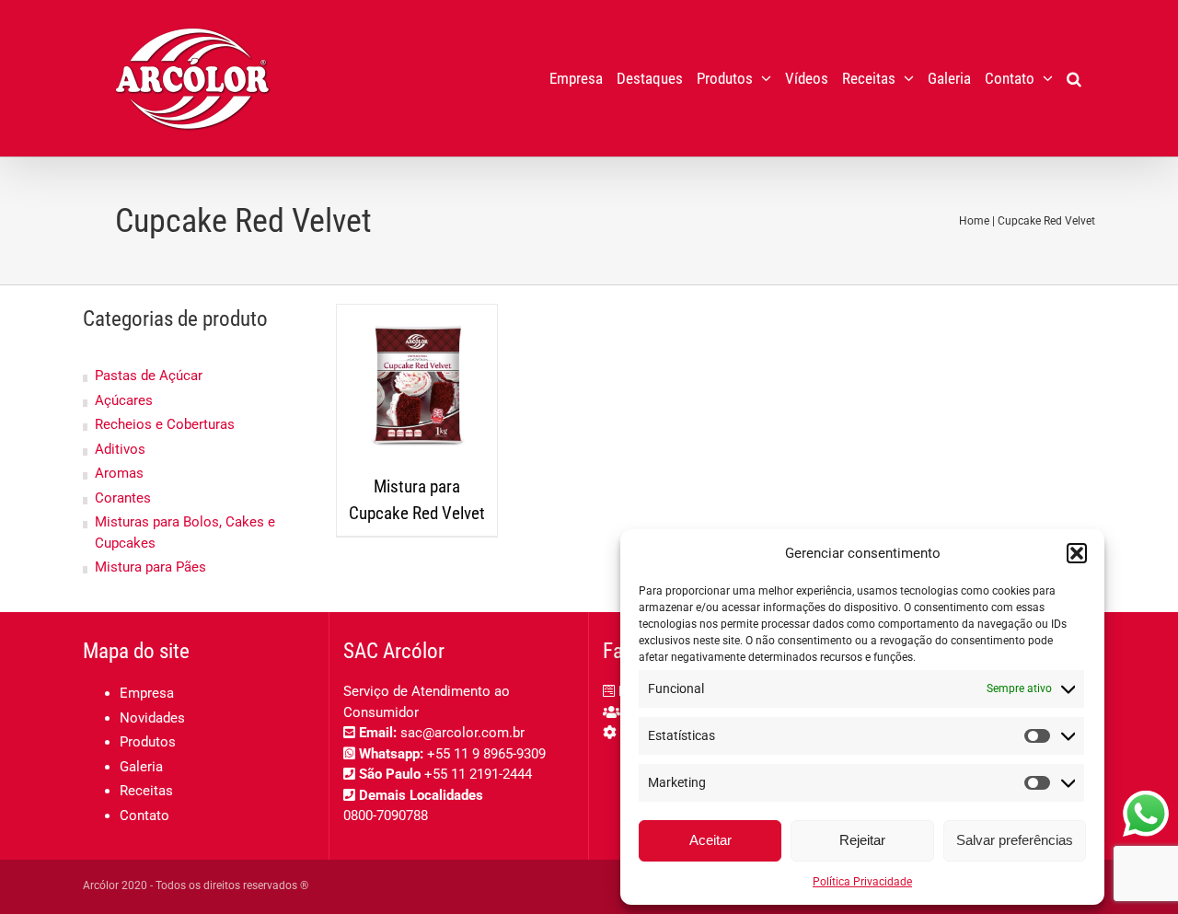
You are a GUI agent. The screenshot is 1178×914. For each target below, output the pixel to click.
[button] (1077, 553)
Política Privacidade (862, 881)
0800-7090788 (385, 815)
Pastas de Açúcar (148, 375)
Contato (144, 815)
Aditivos (120, 449)
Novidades (152, 718)
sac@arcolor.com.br (462, 732)
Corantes (123, 498)
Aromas (119, 473)
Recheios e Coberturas (165, 424)
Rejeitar (862, 840)
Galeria (141, 766)
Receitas (146, 790)
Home (974, 220)
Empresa (147, 693)
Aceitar (710, 840)
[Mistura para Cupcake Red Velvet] (417, 385)
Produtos (148, 742)
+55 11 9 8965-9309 (486, 754)
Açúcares (124, 400)
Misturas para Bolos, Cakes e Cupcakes (185, 532)
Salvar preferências (1014, 840)
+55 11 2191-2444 (478, 774)
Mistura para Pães (150, 567)
